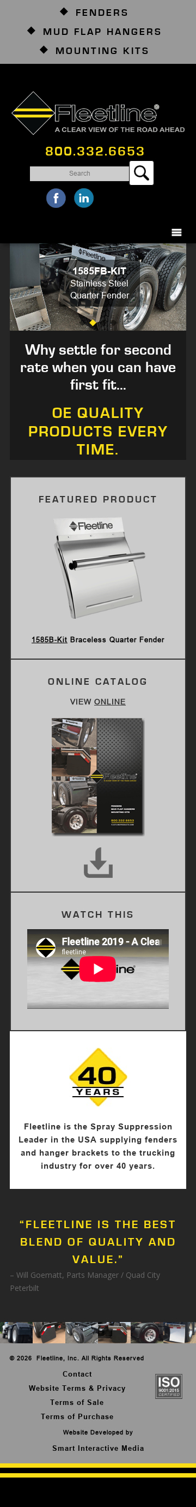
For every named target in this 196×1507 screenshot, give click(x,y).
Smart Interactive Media (98, 1448)
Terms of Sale (77, 1402)
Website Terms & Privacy (77, 1388)
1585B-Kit (50, 639)
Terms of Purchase (77, 1416)
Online (110, 701)
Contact (77, 1374)
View (98, 701)
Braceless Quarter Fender (98, 639)
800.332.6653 (95, 151)
